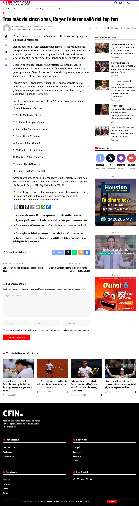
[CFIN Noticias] (16, 3)
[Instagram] (121, 162)
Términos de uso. (82, 501)
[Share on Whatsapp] (74, 252)
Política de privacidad (60, 501)
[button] (112, 501)
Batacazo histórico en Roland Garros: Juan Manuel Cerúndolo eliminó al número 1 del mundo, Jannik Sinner (84, 386)
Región (115, 140)
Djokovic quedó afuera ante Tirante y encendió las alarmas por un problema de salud (51, 220)
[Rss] (90, 480)
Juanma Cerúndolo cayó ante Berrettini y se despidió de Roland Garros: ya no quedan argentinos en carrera (18, 386)
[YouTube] (82, 480)
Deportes (116, 100)
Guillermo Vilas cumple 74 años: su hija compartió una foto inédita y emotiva (48, 215)
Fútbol (115, 76)
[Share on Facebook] (104, 28)
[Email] (112, 28)
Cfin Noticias (17, 27)
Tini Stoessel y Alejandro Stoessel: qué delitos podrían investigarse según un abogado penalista (123, 111)
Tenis (8, 13)
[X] (111, 162)
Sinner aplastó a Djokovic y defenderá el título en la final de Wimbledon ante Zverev (51, 233)
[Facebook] (100, 162)
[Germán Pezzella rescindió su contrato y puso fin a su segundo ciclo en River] (102, 66)
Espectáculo (117, 122)
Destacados (117, 57)
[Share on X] (108, 28)
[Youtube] (131, 162)
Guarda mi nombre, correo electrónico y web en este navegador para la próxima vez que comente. (48, 330)
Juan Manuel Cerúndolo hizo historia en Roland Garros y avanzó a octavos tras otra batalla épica (52, 384)
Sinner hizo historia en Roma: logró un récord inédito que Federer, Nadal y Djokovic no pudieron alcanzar (120, 384)
